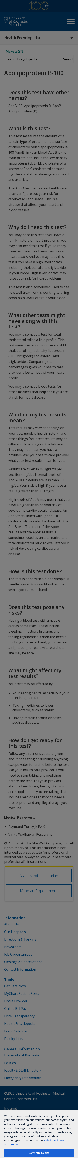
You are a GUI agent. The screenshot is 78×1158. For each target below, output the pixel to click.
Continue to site (39, 1153)
